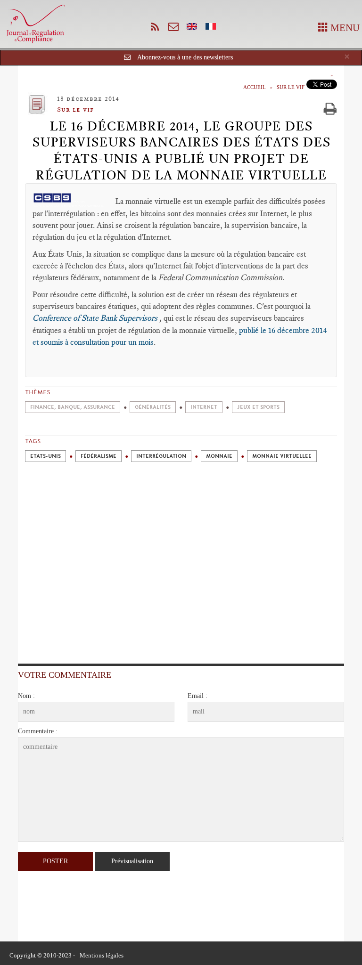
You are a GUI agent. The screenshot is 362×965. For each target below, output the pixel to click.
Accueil (254, 87)
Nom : (26, 695)
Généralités (153, 407)
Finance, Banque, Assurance (72, 407)
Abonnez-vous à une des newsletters (185, 57)
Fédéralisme (98, 456)
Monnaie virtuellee (282, 456)
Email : (197, 695)
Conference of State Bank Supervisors (96, 318)
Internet (203, 407)
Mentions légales (101, 955)
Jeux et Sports (258, 407)
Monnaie (219, 456)
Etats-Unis (45, 456)
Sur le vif (290, 87)
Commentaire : (38, 731)
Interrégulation (161, 456)
